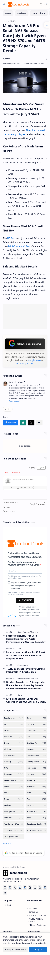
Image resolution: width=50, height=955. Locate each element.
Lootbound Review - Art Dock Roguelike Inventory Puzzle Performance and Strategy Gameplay (26, 638)
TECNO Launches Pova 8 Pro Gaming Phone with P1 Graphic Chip (25, 670)
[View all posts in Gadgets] (36, 749)
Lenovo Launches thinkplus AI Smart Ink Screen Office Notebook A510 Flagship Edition (25, 655)
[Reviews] (21, 13)
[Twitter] (15, 888)
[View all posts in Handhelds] (36, 767)
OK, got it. (38, 949)
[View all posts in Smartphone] (13, 811)
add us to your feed (24, 363)
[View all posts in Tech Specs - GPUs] (13, 824)
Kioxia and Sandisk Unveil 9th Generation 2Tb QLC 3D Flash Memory (26, 700)
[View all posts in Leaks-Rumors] (13, 780)
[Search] (41, 4)
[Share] (46, 59)
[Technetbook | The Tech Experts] (18, 4)
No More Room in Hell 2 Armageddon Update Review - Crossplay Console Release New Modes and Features (25, 685)
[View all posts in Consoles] (13, 736)
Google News (34, 360)
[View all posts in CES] (13, 724)
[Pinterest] (30, 888)
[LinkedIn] (45, 888)
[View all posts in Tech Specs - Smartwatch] (36, 830)
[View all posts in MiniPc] (13, 786)
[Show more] (7, 843)
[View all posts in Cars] (36, 718)
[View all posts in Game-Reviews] (36, 755)
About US (32, 908)
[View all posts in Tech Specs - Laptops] (36, 824)
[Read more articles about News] (20, 695)
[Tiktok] (25, 888)
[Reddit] (5, 893)
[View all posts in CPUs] (36, 736)
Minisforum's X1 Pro (19, 246)
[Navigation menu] (4, 4)
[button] (10, 422)
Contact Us (33, 912)
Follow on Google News (29, 343)
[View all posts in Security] (36, 805)
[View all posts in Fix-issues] (13, 749)
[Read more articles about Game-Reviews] (24, 632)
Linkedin (8, 905)
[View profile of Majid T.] (17, 382)
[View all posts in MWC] (36, 792)
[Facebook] (5, 888)
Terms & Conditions (37, 915)
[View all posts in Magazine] (36, 780)
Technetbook (14, 401)
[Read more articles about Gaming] (34, 632)
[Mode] (46, 4)
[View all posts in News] (13, 799)
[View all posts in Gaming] (13, 761)
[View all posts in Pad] (36, 799)
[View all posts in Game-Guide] (13, 755)
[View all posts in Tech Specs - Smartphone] (13, 830)
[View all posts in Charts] (13, 730)
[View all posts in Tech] (36, 817)
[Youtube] (20, 888)
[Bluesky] (35, 888)
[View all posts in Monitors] (36, 786)
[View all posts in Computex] (36, 730)
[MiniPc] (7, 409)
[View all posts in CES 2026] (36, 724)
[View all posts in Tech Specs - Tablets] (13, 836)
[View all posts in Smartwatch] (36, 811)
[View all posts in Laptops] (36, 774)
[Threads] (40, 888)
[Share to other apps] (39, 422)
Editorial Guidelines (37, 925)
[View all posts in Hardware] (13, 774)
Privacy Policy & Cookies (35, 920)
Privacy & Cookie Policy (15, 949)
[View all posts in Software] (13, 817)
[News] (8, 13)
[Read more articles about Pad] (19, 648)
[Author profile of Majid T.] (7, 58)
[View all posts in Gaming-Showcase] (36, 761)
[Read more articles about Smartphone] (23, 665)
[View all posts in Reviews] (13, 805)
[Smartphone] (39, 13)
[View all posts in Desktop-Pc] (36, 743)
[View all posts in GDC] (13, 767)
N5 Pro (10, 238)
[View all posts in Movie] (13, 792)
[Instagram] (10, 888)
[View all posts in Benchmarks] (13, 718)
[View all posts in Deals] (13, 743)
